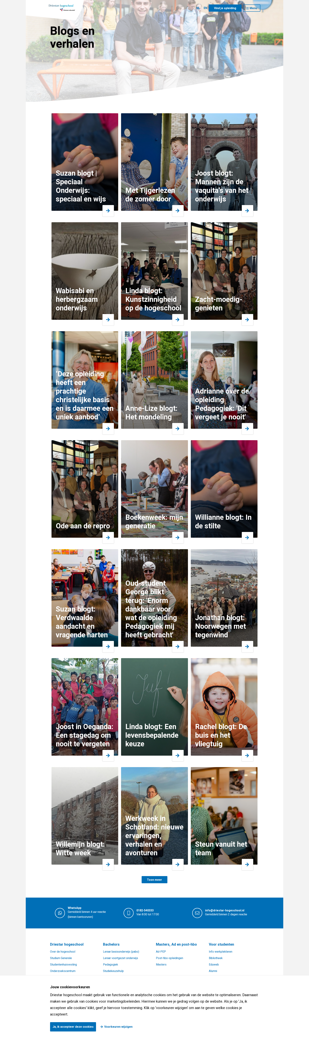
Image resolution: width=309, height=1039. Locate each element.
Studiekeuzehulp (113, 971)
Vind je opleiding (225, 8)
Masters (161, 964)
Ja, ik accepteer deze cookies (73, 1027)
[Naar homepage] (62, 8)
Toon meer (154, 880)
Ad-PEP (161, 952)
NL (198, 8)
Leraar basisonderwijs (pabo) (121, 952)
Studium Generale (61, 958)
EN (205, 8)
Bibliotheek (216, 958)
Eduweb (214, 964)
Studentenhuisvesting (63, 964)
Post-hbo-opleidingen (169, 958)
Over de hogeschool (62, 952)
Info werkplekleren (220, 952)
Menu (253, 8)
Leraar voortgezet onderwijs (120, 958)
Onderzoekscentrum (62, 971)
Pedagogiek (110, 964)
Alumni (213, 971)
